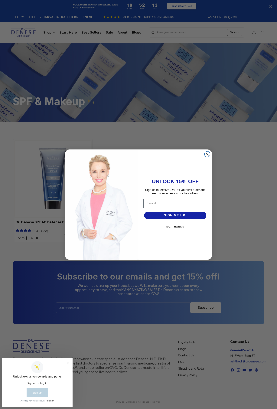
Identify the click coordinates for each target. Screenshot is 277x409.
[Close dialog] (207, 154)
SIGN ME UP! (175, 215)
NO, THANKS (175, 226)
